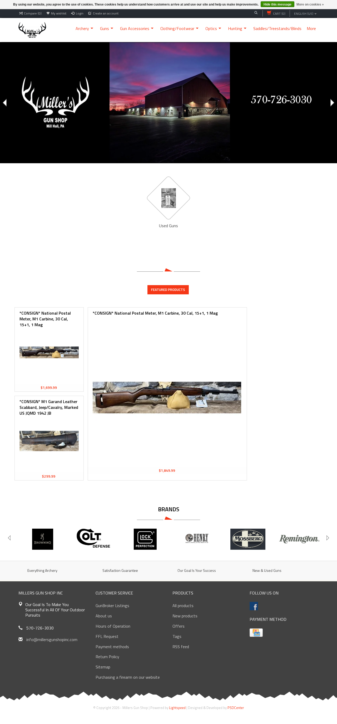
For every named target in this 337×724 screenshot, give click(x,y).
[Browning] (42, 539)
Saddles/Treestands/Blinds (277, 28)
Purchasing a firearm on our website (128, 677)
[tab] (168, 290)
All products (183, 605)
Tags (176, 636)
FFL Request (107, 636)
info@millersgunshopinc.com (51, 639)
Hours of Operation (113, 626)
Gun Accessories (134, 28)
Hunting (235, 28)
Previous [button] (5, 103)
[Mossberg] (248, 539)
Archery (82, 28)
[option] (168, 102)
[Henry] (196, 539)
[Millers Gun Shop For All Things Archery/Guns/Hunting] (32, 29)
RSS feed (180, 646)
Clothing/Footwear (177, 28)
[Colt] (94, 539)
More (311, 28)
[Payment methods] (256, 632)
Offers (178, 626)
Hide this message (277, 4)
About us (104, 616)
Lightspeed (177, 707)
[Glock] (145, 539)
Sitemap (103, 667)
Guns (104, 28)
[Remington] (299, 539)
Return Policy (107, 656)
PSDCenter (235, 707)
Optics (211, 28)
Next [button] (331, 103)
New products (184, 616)
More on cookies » (310, 4)
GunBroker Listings (112, 605)
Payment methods (112, 646)
